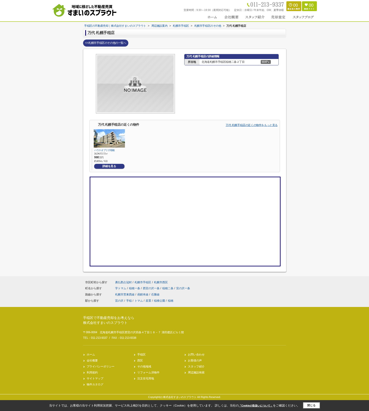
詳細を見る (109, 166)
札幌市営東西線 (125, 294)
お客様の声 (195, 360)
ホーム (91, 354)
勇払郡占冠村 (123, 282)
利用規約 (92, 372)
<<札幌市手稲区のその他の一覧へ (105, 42)
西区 (140, 360)
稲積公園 (159, 300)
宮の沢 (119, 300)
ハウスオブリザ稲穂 (104, 150)
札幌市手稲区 (143, 282)
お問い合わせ (196, 354)
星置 (148, 300)
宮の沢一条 (183, 288)
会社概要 (92, 360)
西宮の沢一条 (151, 288)
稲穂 (170, 300)
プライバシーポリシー (100, 366)
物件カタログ (95, 384)
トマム (139, 300)
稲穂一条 (135, 288)
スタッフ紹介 (196, 366)
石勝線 (155, 294)
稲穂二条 (168, 288)
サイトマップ (95, 378)
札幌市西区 (161, 282)
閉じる (311, 405)
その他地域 (144, 366)
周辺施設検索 (196, 372)
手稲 (129, 300)
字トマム (121, 288)
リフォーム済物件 (148, 372)
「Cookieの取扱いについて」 (256, 405)
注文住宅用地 (145, 378)
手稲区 (141, 354)
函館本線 (143, 294)
